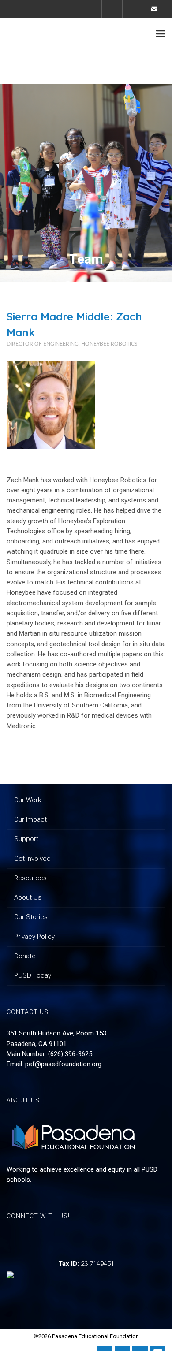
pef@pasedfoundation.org (63, 1064)
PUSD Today (32, 975)
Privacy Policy (34, 937)
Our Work (27, 800)
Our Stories (31, 917)
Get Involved (32, 859)
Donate (25, 956)
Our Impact (30, 819)
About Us (27, 897)
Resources (30, 878)
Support (26, 839)
